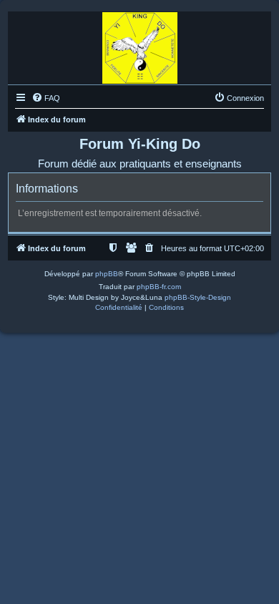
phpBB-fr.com (159, 287)
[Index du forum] (139, 44)
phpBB (106, 274)
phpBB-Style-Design (198, 297)
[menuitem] (45, 98)
